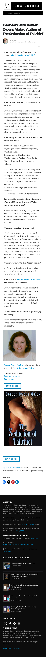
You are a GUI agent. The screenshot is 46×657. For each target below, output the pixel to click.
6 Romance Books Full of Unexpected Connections (24, 597)
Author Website (13, 376)
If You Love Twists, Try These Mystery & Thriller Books (24, 586)
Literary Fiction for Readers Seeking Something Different (23, 608)
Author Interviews (18, 42)
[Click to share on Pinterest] (13, 482)
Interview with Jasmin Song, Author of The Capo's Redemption (24, 575)
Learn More (34, 538)
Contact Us (7, 551)
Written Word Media (27, 524)
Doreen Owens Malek (13, 365)
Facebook (10, 379)
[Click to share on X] (8, 482)
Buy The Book (12, 386)
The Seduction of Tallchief (23, 55)
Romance (32, 42)
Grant (14, 40)
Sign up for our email (12, 467)
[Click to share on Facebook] (4, 482)
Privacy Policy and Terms (11, 648)
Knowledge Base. (19, 531)
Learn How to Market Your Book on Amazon (18, 545)
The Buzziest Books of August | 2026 (23, 563)
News (26, 42)
